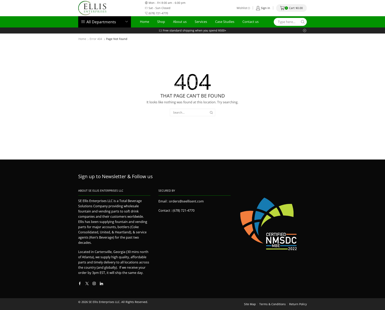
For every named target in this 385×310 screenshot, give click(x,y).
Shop (161, 21)
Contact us (250, 21)
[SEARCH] (211, 112)
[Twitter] (87, 283)
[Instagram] (94, 283)
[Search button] (303, 22)
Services (201, 21)
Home (144, 21)
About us (180, 21)
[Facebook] (79, 283)
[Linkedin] (101, 283)
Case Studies (224, 21)
